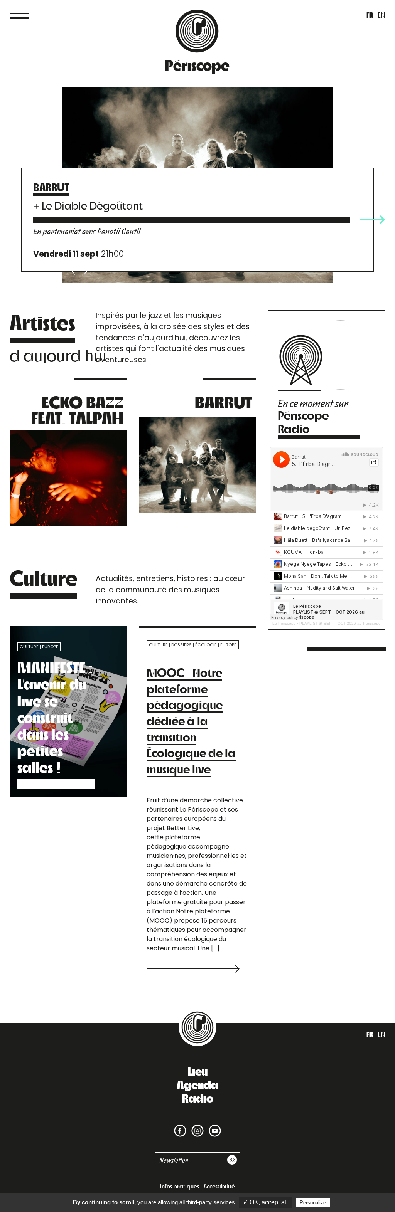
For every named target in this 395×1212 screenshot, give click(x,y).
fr (369, 14)
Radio (197, 1097)
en (381, 14)
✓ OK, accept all (265, 1202)
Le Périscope (284, 623)
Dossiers (181, 645)
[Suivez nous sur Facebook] (180, 1125)
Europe (50, 647)
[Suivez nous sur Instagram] (196, 1125)
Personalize (313, 1202)
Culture (29, 647)
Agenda (197, 1084)
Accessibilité (219, 1186)
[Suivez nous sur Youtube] (213, 1125)
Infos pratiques (179, 1186)
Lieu (197, 1070)
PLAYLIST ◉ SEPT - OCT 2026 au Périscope (340, 623)
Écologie (206, 645)
